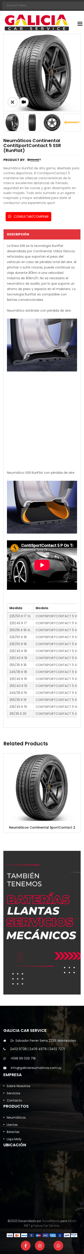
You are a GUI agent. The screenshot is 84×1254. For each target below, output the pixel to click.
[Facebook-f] (25, 1245)
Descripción (18, 234)
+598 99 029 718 (23, 1058)
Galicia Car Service (46, 1225)
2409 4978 (38, 1049)
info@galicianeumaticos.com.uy (36, 1068)
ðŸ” (12, 102)
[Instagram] (40, 1245)
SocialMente (51, 1221)
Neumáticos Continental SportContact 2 (42, 827)
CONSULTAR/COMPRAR (31, 216)
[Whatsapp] (58, 1245)
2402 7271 (57, 1049)
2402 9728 (18, 1049)
